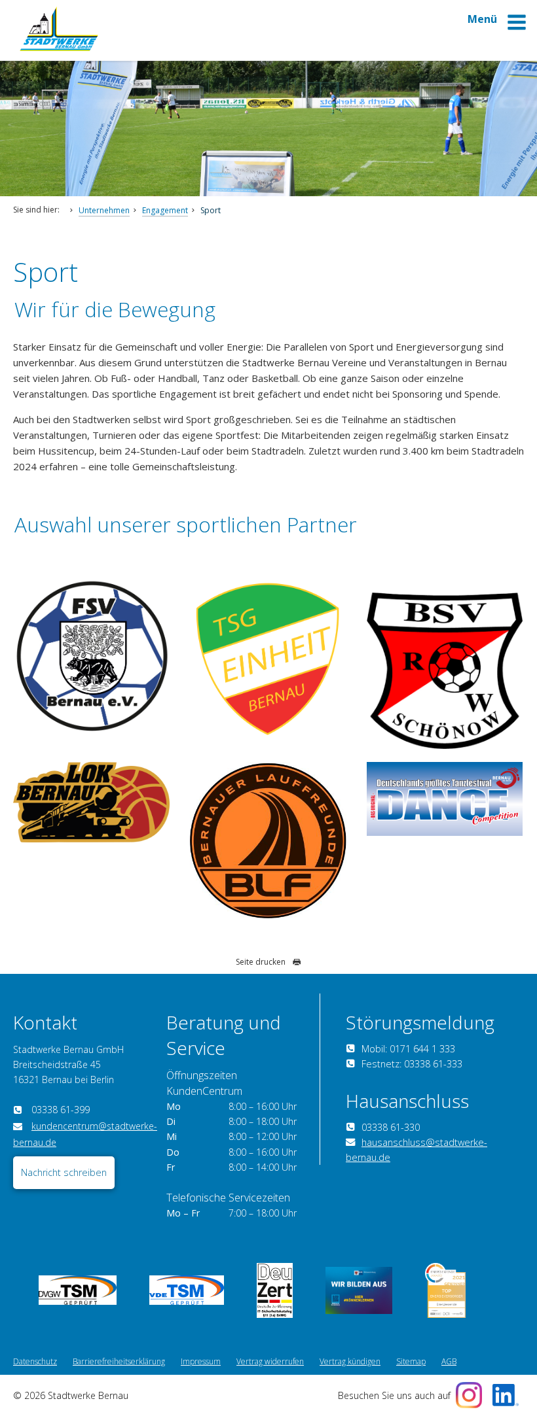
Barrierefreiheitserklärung (119, 1361)
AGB (448, 1361)
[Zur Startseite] (59, 47)
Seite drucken (261, 961)
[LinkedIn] (505, 1395)
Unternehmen (104, 210)
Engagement (165, 210)
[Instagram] (469, 1395)
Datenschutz (35, 1361)
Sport (210, 210)
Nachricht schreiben (64, 1172)
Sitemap (411, 1361)
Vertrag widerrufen (270, 1361)
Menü (484, 19)
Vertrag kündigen (350, 1361)
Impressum (201, 1361)
